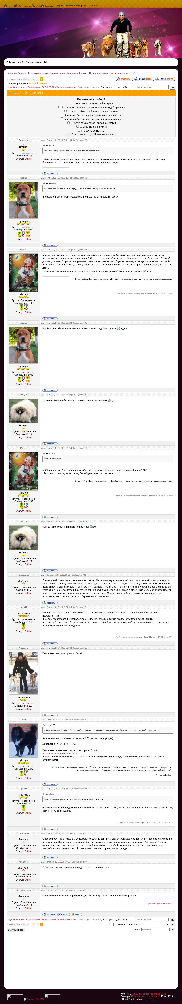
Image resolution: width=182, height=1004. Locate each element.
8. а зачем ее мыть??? (93, 130)
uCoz (135, 993)
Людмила (23, 648)
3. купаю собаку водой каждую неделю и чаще (93, 111)
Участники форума (77, 73)
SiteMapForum (158, 993)
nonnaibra (23, 862)
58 (86, 833)
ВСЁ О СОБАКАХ (50, 87)
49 (86, 323)
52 (86, 521)
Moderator (42, 83)
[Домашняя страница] (76, 914)
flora (24, 719)
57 (86, 789)
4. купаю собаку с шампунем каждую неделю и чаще (93, 115)
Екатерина (24, 575)
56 (86, 719)
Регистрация (24, 6)
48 (86, 249)
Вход (10, 6)
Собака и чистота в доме (89, 87)
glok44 (24, 607)
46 (86, 140)
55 (86, 648)
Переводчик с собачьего (144, 996)
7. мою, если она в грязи (93, 126)
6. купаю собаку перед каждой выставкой (93, 123)
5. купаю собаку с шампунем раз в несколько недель (93, 119)
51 (86, 448)
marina (23, 178)
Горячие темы (57, 73)
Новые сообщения (16, 73)
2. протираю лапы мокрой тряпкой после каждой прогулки (93, 107)
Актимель (23, 140)
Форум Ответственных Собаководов (23, 87)
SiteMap (144, 993)
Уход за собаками (68, 87)
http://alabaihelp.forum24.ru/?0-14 (59, 753)
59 (85, 862)
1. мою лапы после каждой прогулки (93, 103)
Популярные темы (38, 73)
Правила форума (98, 73)
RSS (38, 6)
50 (86, 395)
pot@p (23, 395)
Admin (32, 83)
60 (86, 890)
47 (86, 178)
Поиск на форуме (119, 73)
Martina (23, 249)
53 (85, 575)
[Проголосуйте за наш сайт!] (52, 999)
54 (86, 607)
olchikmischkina (23, 890)
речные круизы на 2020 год (160, 903)
